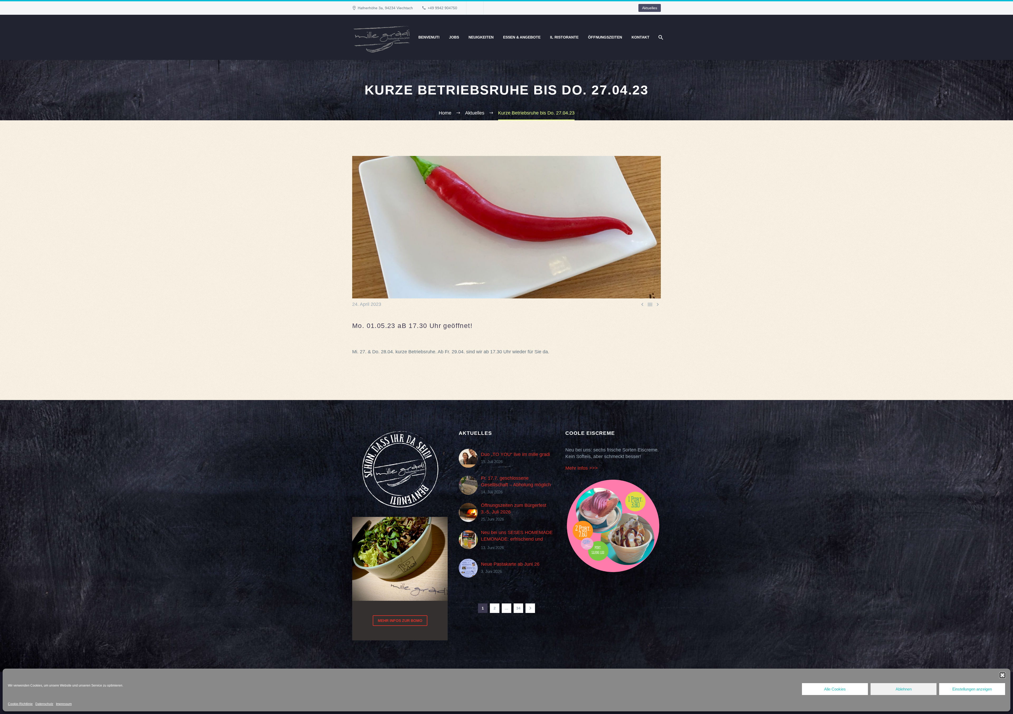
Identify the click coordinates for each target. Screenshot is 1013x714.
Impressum (64, 704)
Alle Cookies (835, 689)
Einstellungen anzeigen (972, 689)
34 (518, 608)
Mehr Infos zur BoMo (400, 620)
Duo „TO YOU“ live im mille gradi (515, 454)
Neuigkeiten (481, 37)
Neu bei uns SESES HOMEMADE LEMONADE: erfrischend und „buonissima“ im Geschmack (517, 539)
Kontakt (640, 37)
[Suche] (660, 37)
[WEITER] (530, 608)
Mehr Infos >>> (581, 468)
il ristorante (564, 37)
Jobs (454, 37)
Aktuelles (649, 8)
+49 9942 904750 (442, 8)
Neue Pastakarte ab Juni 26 (510, 564)
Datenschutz (44, 704)
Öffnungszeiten (605, 37)
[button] (1002, 675)
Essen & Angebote (522, 37)
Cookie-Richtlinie (20, 704)
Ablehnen (904, 689)
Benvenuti (428, 37)
